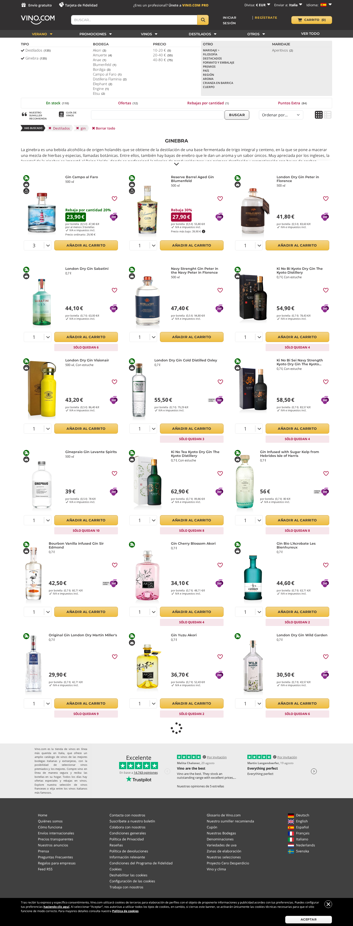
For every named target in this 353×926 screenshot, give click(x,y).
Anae (99, 59)
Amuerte (102, 55)
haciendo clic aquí (56, 907)
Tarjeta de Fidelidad (81, 5)
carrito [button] (315, 20)
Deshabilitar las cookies (128, 875)
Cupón (212, 827)
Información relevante (127, 857)
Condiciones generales (128, 833)
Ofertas (128, 102)
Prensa (43, 851)
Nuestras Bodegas (221, 833)
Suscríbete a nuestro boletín (132, 821)
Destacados (212, 58)
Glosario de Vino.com (224, 815)
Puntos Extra (292, 102)
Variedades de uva (222, 845)
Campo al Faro (107, 74)
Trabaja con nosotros (126, 887)
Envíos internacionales (56, 833)
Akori (99, 50)
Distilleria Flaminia (110, 79)
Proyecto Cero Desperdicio (228, 863)
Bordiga (101, 69)
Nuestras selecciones (224, 857)
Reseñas (116, 845)
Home (42, 815)
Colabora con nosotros (128, 827)
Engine (101, 88)
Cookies (116, 869)
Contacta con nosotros (127, 815)
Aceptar (309, 919)
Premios (209, 67)
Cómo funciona (50, 827)
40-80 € (163, 59)
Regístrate (266, 17)
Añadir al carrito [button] (86, 245)
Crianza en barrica (218, 83)
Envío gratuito (40, 5)
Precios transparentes (55, 839)
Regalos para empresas (57, 863)
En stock (57, 102)
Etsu (99, 93)
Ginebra (36, 58)
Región (208, 75)
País (206, 71)
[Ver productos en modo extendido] (327, 115)
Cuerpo (208, 87)
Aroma (208, 79)
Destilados (38, 50)
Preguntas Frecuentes (55, 857)
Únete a (188, 5)
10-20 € (162, 50)
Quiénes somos (50, 821)
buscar (237, 115)
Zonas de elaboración (224, 851)
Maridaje (211, 50)
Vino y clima (216, 869)
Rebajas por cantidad (208, 102)
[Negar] (328, 904)
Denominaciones (220, 839)
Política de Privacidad (127, 839)
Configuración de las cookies (132, 881)
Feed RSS (45, 869)
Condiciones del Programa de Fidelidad (141, 863)
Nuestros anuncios (53, 845)
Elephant (102, 83)
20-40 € (163, 55)
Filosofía (210, 54)
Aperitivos (282, 50)
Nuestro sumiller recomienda (230, 821)
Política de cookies (125, 911)
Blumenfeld (104, 64)
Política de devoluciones (129, 851)
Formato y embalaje (218, 62)
